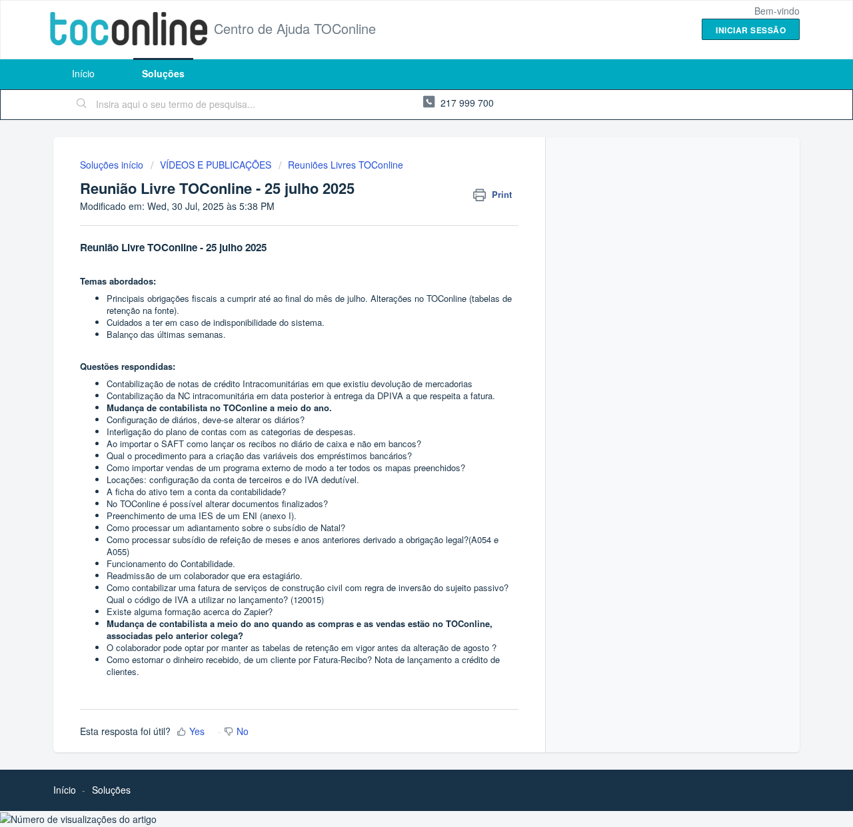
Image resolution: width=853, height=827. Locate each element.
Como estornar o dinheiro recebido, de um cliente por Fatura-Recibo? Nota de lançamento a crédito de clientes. (303, 665)
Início (83, 73)
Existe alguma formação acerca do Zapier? (190, 611)
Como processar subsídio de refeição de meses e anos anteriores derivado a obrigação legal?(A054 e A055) (302, 545)
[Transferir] (402, 240)
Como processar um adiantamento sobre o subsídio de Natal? (226, 527)
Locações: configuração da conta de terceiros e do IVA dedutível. (233, 479)
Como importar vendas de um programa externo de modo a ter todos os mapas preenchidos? (286, 467)
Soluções (163, 73)
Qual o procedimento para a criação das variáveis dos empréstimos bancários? (261, 455)
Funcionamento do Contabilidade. (171, 563)
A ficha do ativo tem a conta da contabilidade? (196, 491)
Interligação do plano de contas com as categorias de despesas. (231, 431)
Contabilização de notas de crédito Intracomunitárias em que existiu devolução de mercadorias (289, 383)
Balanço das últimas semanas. (166, 334)
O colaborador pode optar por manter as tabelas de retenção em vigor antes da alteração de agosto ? (301, 647)
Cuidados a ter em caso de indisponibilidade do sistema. (216, 322)
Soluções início (113, 164)
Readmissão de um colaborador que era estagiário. (205, 575)
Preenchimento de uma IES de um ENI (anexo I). (202, 515)
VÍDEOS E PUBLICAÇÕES (215, 164)
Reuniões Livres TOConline (345, 164)
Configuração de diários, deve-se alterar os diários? (206, 419)
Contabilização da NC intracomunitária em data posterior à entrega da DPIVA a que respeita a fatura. (301, 395)
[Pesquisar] (82, 104)
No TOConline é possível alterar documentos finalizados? (217, 503)
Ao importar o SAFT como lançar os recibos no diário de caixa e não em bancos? (264, 443)
